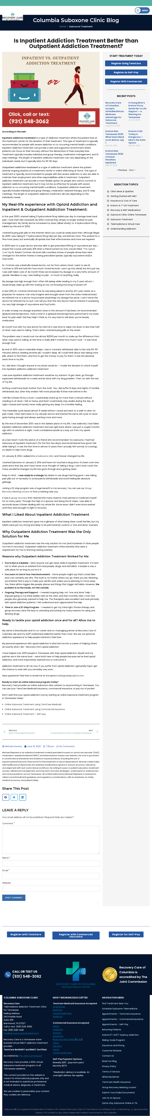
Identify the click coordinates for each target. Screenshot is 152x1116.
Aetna (56, 1026)
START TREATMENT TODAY (126, 56)
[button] (5, 797)
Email (6, 870)
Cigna (56, 1042)
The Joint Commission (30, 1055)
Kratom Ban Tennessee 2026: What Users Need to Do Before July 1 (114, 137)
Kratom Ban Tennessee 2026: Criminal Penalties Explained (114, 156)
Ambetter (58, 1029)
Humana (57, 1046)
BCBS (78, 1039)
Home (62, 26)
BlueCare (57, 1010)
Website (6, 883)
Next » (132, 170)
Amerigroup (59, 1006)
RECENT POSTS (126, 96)
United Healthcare (62, 1013)
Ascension (58, 1036)
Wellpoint (57, 1016)
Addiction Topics (126, 184)
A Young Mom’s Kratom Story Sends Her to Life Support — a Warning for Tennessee (137, 110)
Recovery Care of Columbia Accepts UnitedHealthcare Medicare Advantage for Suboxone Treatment (115, 113)
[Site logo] (12, 16)
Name (6, 857)
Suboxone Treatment (81, 26)
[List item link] (127, 191)
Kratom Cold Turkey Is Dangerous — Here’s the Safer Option (137, 137)
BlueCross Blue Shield (64, 1039)
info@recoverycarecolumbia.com (21, 1033)
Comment (8, 823)
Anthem (57, 1032)
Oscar (56, 1049)
